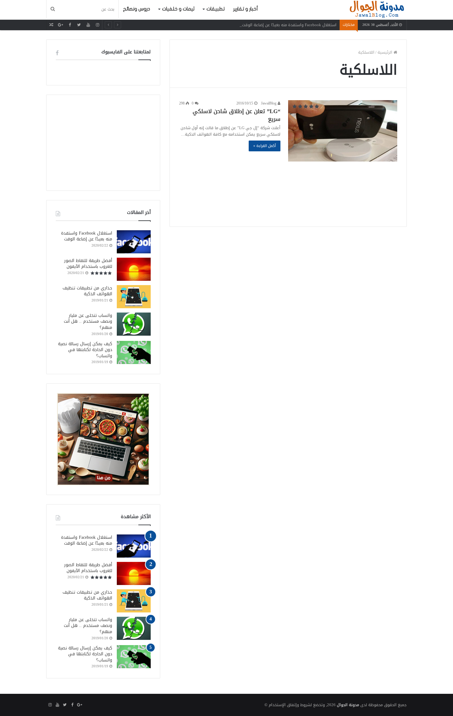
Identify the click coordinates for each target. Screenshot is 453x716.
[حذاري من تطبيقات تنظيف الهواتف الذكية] (134, 296)
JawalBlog (269, 103)
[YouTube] (88, 24)
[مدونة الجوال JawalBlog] (377, 9)
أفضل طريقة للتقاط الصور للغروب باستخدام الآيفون (88, 263)
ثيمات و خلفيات (178, 8)
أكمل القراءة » (264, 145)
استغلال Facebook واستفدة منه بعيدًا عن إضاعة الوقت (289, 25)
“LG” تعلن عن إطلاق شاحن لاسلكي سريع (236, 115)
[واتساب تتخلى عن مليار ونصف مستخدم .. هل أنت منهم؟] (134, 324)
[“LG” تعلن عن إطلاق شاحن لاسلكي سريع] (342, 131)
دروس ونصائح (136, 8)
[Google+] (60, 24)
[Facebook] (69, 24)
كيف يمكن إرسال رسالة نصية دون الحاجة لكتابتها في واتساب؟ (85, 350)
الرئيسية (385, 52)
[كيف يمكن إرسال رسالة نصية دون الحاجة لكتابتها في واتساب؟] (134, 352)
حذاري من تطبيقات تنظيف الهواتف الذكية (87, 291)
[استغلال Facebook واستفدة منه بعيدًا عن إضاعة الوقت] (134, 241)
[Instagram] (97, 24)
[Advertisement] (288, 188)
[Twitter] (79, 24)
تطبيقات (215, 8)
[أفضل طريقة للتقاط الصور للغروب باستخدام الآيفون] (134, 269)
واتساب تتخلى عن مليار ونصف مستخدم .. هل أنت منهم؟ (88, 321)
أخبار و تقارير (245, 8)
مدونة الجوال (348, 705)
